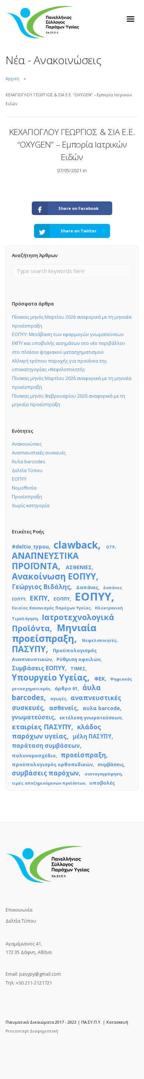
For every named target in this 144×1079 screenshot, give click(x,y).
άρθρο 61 (66, 688)
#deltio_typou (30, 546)
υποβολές (102, 782)
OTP (110, 547)
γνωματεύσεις (33, 717)
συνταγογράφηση (103, 774)
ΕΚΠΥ (39, 597)
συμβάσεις (110, 764)
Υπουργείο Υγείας (49, 677)
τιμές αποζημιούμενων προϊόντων (48, 783)
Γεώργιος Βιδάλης (41, 586)
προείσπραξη (83, 754)
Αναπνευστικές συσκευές (39, 452)
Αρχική (12, 78)
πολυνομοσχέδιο (34, 755)
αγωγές (58, 698)
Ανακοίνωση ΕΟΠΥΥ (54, 576)
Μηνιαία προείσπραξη (54, 632)
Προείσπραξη (27, 496)
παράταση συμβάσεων (46, 745)
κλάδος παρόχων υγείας (57, 731)
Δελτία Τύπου (27, 470)
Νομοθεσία (24, 487)
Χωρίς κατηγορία (30, 505)
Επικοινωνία (19, 909)
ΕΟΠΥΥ (19, 478)
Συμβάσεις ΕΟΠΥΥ (38, 668)
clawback (76, 544)
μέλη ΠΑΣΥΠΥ (92, 736)
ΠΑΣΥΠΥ (29, 649)
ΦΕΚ (99, 678)
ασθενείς (63, 708)
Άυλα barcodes (28, 461)
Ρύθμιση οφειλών (78, 659)
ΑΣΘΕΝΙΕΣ (79, 567)
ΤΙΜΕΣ (78, 668)
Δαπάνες (87, 587)
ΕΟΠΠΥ (62, 598)
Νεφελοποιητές (99, 640)
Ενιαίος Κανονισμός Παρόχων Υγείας (51, 608)
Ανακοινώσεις (27, 443)
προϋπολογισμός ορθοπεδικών (52, 764)
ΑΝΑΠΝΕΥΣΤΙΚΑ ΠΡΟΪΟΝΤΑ (45, 561)
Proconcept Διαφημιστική (32, 1031)
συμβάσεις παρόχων (45, 773)
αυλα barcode (101, 708)
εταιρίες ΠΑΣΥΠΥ (41, 726)
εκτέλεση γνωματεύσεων (90, 717)
